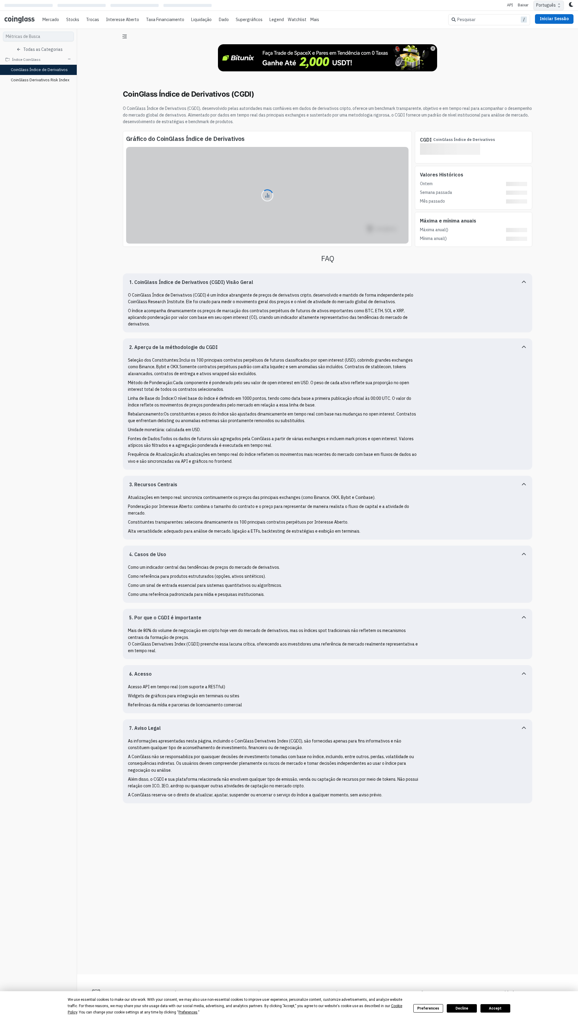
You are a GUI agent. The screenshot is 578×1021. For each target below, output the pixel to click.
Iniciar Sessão (554, 18)
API (510, 5)
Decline (461, 1008)
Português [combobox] (546, 5)
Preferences (428, 1008)
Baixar (523, 5)
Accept (495, 1008)
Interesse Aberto (122, 19)
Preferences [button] (188, 1012)
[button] (327, 282)
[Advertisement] (327, 947)
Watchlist (297, 19)
